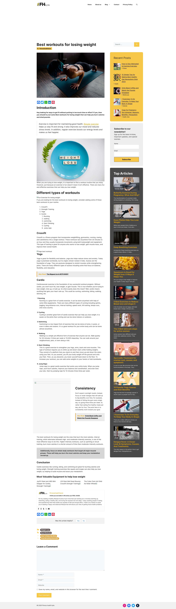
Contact (116, 4)
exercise (95, 124)
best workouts (46, 533)
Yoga (128, 116)
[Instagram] (41, 509)
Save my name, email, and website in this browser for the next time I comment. (68, 589)
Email (116, 151)
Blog (106, 4)
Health (116, 83)
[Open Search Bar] (136, 4)
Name (116, 143)
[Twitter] (46, 509)
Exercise (125, 105)
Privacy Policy (127, 4)
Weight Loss (45, 530)
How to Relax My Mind (48, 536)
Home (90, 4)
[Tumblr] (43, 509)
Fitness (125, 68)
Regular (87, 124)
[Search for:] (124, 44)
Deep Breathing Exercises (49, 538)
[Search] (136, 44)
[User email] (49, 509)
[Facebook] (38, 509)
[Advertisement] (88, 23)
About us (98, 4)
